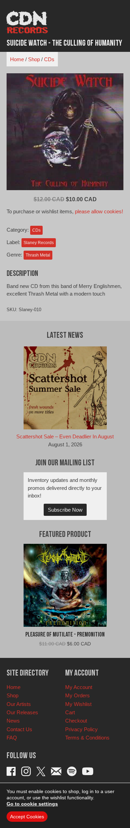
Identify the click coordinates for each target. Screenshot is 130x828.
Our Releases (22, 712)
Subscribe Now (65, 510)
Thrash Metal (38, 255)
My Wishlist (78, 704)
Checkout (76, 721)
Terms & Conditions (87, 738)
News (13, 721)
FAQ (12, 738)
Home (17, 59)
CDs (49, 59)
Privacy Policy (81, 729)
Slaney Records (39, 242)
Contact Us (19, 729)
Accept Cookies (27, 816)
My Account (78, 687)
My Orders (77, 695)
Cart (70, 712)
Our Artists (19, 704)
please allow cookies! (99, 211)
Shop (34, 59)
